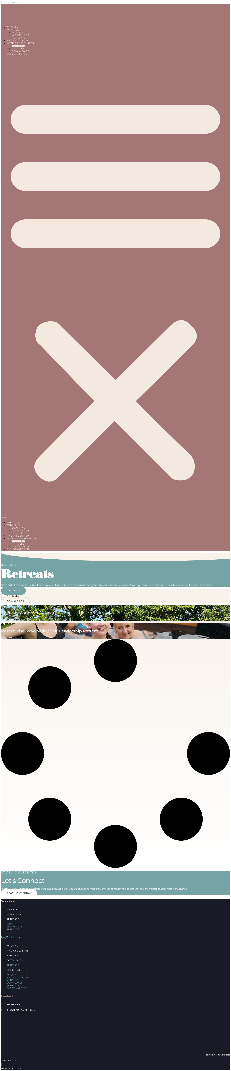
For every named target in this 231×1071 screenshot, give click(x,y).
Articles (18, 544)
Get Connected (16, 54)
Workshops (20, 530)
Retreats (18, 46)
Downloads (20, 546)
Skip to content (9, 2)
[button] (115, 288)
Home (4, 565)
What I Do (13, 30)
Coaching (19, 32)
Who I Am (13, 522)
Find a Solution (18, 536)
